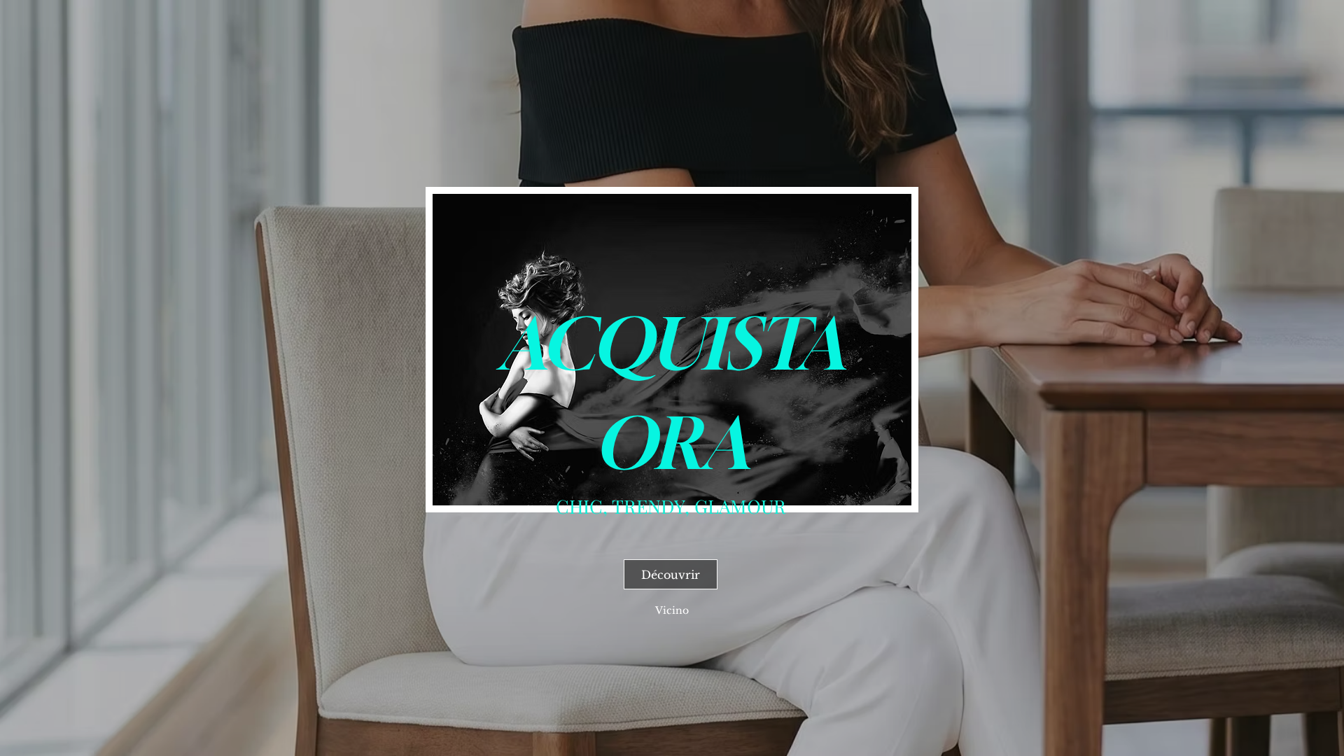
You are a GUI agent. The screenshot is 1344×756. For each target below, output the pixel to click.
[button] (672, 610)
